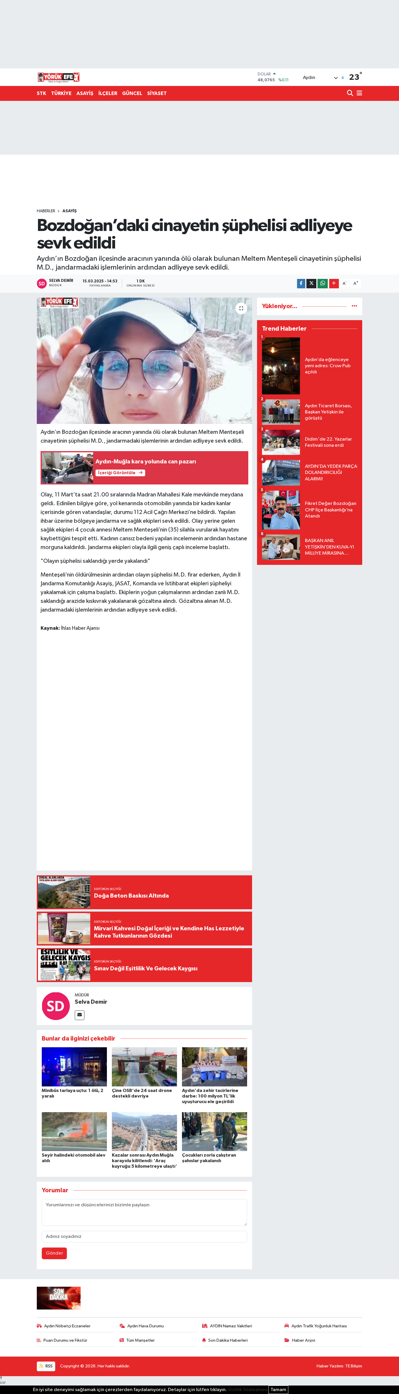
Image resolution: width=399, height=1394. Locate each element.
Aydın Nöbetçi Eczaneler (67, 1326)
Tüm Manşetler (140, 1340)
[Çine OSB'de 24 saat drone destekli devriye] (144, 1066)
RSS (49, 1366)
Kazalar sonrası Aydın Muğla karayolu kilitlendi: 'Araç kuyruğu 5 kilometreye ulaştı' (144, 1161)
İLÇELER (107, 93)
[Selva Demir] (56, 1005)
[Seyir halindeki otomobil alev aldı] (74, 1131)
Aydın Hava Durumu (145, 1326)
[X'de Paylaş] (311, 284)
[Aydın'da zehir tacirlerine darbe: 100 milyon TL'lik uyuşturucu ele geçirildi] (214, 1066)
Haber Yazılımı (330, 1366)
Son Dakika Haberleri (228, 1340)
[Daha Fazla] (334, 284)
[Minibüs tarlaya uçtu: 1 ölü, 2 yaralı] (74, 1066)
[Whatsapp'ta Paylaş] (323, 284)
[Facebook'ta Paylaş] (301, 284)
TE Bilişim (353, 1366)
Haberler (46, 211)
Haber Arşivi (303, 1340)
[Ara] (350, 93)
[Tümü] (354, 306)
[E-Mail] (79, 1015)
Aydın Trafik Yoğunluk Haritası (319, 1326)
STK (41, 93)
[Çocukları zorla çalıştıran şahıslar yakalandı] (214, 1131)
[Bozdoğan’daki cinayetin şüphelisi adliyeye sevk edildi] (144, 361)
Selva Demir (91, 1002)
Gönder (54, 1253)
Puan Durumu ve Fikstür (65, 1340)
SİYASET (157, 93)
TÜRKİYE (61, 93)
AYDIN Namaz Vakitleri (231, 1326)
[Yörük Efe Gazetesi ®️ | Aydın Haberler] (59, 77)
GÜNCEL (132, 93)
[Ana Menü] (358, 93)
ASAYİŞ (85, 93)
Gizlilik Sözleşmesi (248, 1389)
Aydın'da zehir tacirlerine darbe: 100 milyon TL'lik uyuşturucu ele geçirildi (210, 1096)
